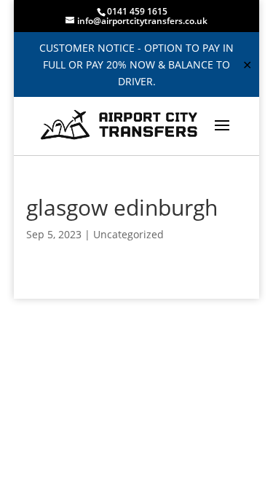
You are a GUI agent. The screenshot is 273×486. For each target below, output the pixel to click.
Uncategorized (128, 234)
